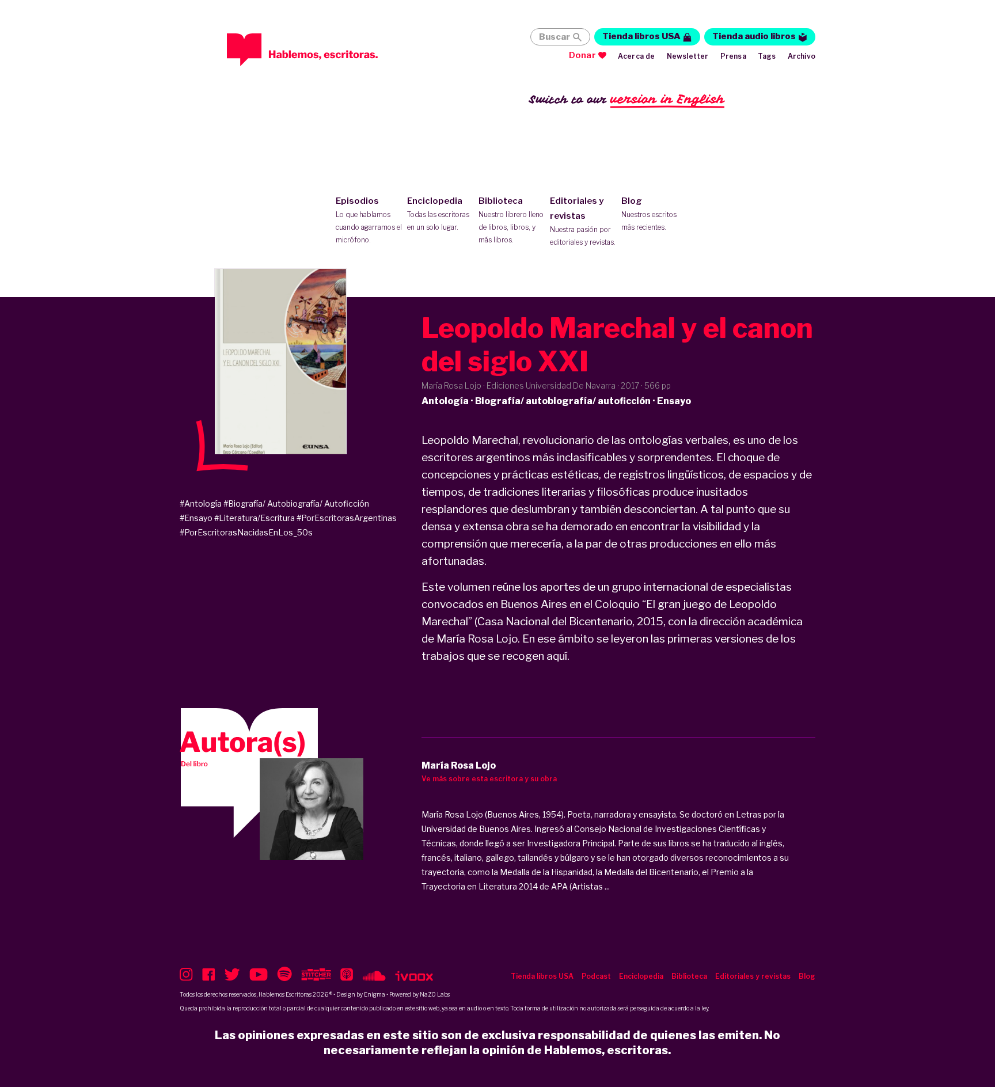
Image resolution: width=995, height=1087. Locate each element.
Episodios (369, 220)
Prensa (733, 56)
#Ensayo (196, 518)
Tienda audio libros (754, 36)
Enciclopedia (438, 213)
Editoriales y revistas (583, 221)
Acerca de (636, 56)
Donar (582, 55)
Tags (767, 56)
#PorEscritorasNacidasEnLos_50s (246, 532)
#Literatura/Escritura (254, 518)
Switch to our (626, 99)
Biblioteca (511, 220)
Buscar (554, 37)
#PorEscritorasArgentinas (347, 518)
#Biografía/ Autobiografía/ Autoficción (296, 503)
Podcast (596, 976)
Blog (649, 213)
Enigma (374, 994)
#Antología (201, 503)
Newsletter (688, 56)
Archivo (801, 56)
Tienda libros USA (641, 36)
